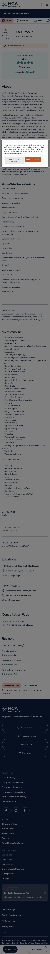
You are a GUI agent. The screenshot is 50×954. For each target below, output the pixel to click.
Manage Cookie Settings (14, 160)
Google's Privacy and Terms (13, 153)
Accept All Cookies (32, 159)
